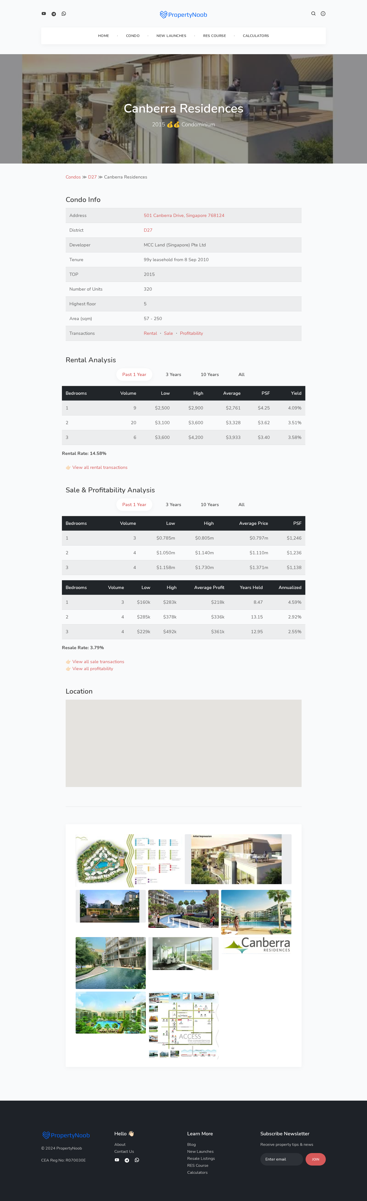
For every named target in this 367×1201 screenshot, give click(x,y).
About (120, 1144)
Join (315, 1159)
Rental (150, 333)
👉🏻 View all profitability (89, 669)
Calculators (256, 35)
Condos (73, 177)
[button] (313, 14)
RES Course (214, 35)
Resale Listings (201, 1158)
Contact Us (124, 1151)
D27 (92, 177)
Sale (168, 333)
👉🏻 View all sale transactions (95, 662)
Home (103, 35)
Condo (133, 35)
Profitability (191, 333)
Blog (191, 1144)
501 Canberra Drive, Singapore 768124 (184, 215)
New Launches (171, 35)
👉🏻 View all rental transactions (97, 467)
